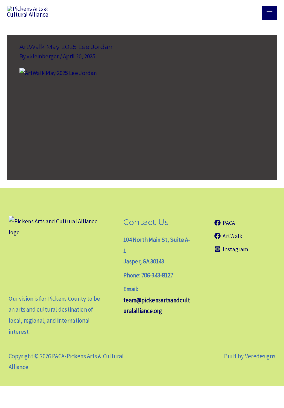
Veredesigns (260, 356)
